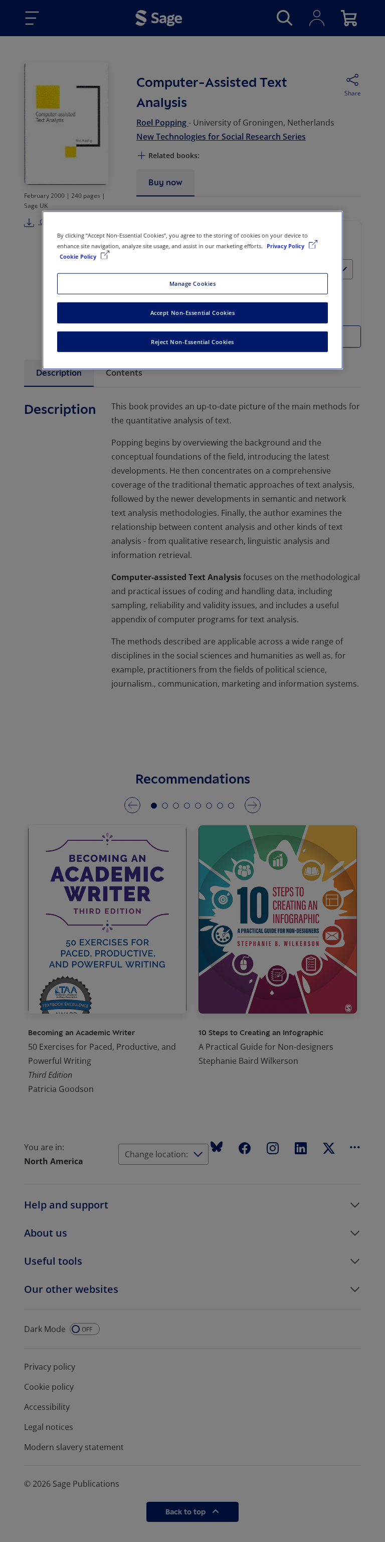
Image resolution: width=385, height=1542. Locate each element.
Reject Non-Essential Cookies (192, 341)
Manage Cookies (192, 283)
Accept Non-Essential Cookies (192, 312)
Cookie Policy (79, 256)
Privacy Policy (286, 245)
